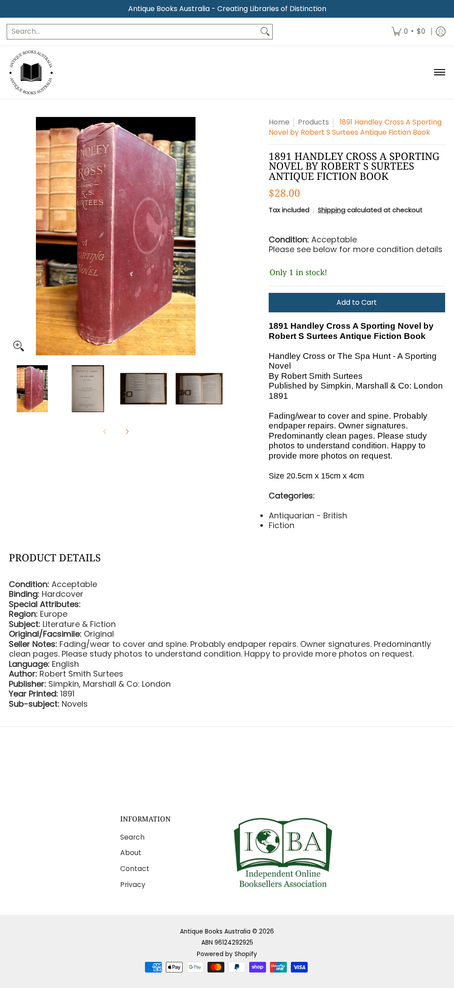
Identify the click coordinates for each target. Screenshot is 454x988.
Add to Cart (357, 302)
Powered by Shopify (227, 954)
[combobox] (132, 31)
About (130, 853)
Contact (134, 869)
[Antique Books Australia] (31, 72)
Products (313, 122)
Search (132, 837)
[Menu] (439, 72)
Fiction (281, 525)
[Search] (265, 31)
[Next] (216, 236)
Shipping (331, 210)
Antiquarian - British (308, 515)
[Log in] (441, 31)
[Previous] (15, 236)
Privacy (132, 884)
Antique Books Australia (215, 931)
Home (279, 122)
